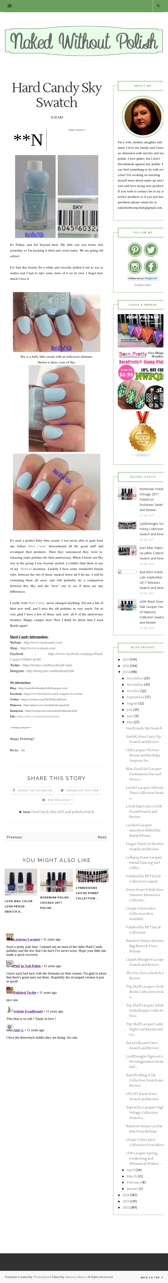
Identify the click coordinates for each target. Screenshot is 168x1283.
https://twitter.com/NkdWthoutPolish (43, 699)
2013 (126, 1201)
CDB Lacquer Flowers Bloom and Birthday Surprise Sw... (143, 755)
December (135, 678)
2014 (126, 1195)
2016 (126, 666)
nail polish (73, 812)
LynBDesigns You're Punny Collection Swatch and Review (154, 529)
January (132, 1189)
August (132, 703)
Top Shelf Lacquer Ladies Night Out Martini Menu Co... (147, 1029)
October (133, 691)
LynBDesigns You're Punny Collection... (87, 893)
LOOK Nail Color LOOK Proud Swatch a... (19, 906)
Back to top (151, 1277)
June (130, 716)
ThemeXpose (42, 1277)
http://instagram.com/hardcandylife (50, 670)
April (131, 1170)
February (134, 1182)
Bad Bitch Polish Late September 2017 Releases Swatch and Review (153, 580)
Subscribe (143, 285)
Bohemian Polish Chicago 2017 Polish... (54, 903)
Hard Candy (37, 546)
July (130, 710)
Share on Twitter (82, 790)
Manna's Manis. (76, 1277)
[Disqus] (57, 986)
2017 (126, 660)
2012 (126, 1208)
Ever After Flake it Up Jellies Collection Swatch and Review (153, 553)
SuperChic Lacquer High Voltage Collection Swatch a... (145, 1112)
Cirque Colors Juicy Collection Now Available (141, 914)
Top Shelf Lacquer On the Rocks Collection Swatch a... (147, 992)
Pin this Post (59, 800)
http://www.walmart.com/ (38, 648)
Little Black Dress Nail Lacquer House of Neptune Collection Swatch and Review (153, 611)
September (135, 697)
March (132, 1176)
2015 (126, 672)
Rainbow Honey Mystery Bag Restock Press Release (145, 946)
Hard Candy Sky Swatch (144, 728)
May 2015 (57, 812)
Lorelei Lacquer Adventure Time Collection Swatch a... (147, 793)
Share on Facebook (35, 790)
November (135, 685)
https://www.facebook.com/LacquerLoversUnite (53, 693)
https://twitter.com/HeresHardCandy (47, 665)
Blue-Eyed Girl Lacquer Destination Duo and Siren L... (144, 774)
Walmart (26, 568)
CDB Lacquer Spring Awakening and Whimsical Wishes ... (143, 1158)
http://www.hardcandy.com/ (43, 642)
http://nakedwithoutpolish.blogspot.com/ (43, 688)
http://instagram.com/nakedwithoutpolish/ (51, 710)
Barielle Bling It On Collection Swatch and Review (145, 1080)
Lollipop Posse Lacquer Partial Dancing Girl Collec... (144, 862)
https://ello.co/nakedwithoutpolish (38, 716)
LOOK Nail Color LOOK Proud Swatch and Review (144, 811)
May (130, 722)
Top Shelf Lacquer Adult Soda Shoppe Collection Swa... (146, 1010)
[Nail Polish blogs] (142, 457)
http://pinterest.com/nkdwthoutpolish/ (46, 705)
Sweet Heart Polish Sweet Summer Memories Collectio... (145, 895)
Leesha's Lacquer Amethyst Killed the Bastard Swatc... (143, 830)
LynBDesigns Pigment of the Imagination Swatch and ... (146, 1061)
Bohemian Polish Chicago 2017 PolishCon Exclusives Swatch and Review (152, 499)
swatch (88, 812)
